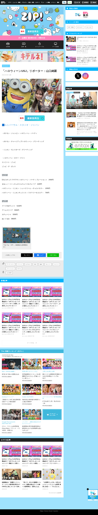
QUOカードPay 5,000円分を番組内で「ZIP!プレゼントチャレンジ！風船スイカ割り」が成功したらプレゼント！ (11, 461)
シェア (42, 255)
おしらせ (89, 27)
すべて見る (31, 343)
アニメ (42, 2)
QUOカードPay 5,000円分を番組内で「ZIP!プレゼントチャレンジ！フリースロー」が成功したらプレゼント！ (51, 461)
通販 (58, 2)
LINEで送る (53, 255)
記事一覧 (23, 46)
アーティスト (10, 264)
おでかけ (28, 264)
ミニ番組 (48, 2)
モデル (19, 268)
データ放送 (55, 46)
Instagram (85, 76)
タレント (48, 264)
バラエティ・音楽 (26, 2)
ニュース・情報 (16, 2)
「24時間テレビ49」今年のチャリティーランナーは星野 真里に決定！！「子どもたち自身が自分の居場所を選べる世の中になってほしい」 (51, 485)
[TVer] (64, 2)
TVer (32, 118)
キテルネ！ (6, 66)
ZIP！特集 (71, 27)
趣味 (41, 264)
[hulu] (69, 2)
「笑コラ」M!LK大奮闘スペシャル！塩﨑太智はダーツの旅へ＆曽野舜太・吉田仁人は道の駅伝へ (31, 485)
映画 (33, 2)
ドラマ (9, 2)
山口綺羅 (9, 272)
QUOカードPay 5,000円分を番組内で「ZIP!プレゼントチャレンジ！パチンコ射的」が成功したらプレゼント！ (31, 461)
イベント (53, 2)
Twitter (78, 76)
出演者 (8, 46)
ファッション (10, 268)
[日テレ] (3, 2)
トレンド (56, 264)
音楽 (35, 264)
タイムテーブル (39, 46)
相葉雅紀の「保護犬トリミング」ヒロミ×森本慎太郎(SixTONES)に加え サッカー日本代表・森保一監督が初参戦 (11, 485)
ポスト (28, 255)
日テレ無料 (85, 15)
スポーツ (37, 2)
